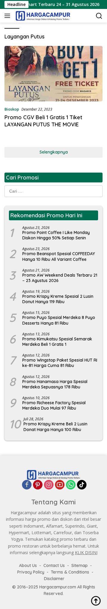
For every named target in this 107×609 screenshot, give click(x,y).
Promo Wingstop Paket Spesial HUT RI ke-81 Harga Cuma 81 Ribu (59, 362)
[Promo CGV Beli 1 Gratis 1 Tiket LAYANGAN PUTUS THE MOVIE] (53, 73)
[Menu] (8, 16)
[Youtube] (59, 484)
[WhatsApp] (70, 484)
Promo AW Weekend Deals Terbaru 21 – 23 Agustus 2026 (59, 277)
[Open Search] (99, 16)
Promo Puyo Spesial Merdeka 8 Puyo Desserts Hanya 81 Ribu (58, 320)
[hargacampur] (42, 16)
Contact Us (54, 565)
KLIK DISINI (86, 552)
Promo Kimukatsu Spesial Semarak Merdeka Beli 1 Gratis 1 (57, 341)
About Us (28, 565)
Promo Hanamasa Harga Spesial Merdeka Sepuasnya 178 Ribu (54, 384)
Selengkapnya (54, 152)
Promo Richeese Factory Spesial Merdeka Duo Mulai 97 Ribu (54, 405)
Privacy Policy (30, 572)
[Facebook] (27, 484)
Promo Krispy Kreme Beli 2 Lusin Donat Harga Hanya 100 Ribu (55, 426)
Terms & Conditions (70, 572)
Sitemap (79, 565)
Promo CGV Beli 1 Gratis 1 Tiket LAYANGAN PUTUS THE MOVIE (43, 121)
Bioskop (11, 109)
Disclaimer (54, 578)
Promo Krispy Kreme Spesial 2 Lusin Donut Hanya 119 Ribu (57, 299)
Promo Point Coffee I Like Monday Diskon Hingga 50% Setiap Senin (56, 235)
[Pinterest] (38, 484)
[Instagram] (49, 484)
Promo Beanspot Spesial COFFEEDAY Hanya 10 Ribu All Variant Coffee (58, 256)
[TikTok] (81, 484)
